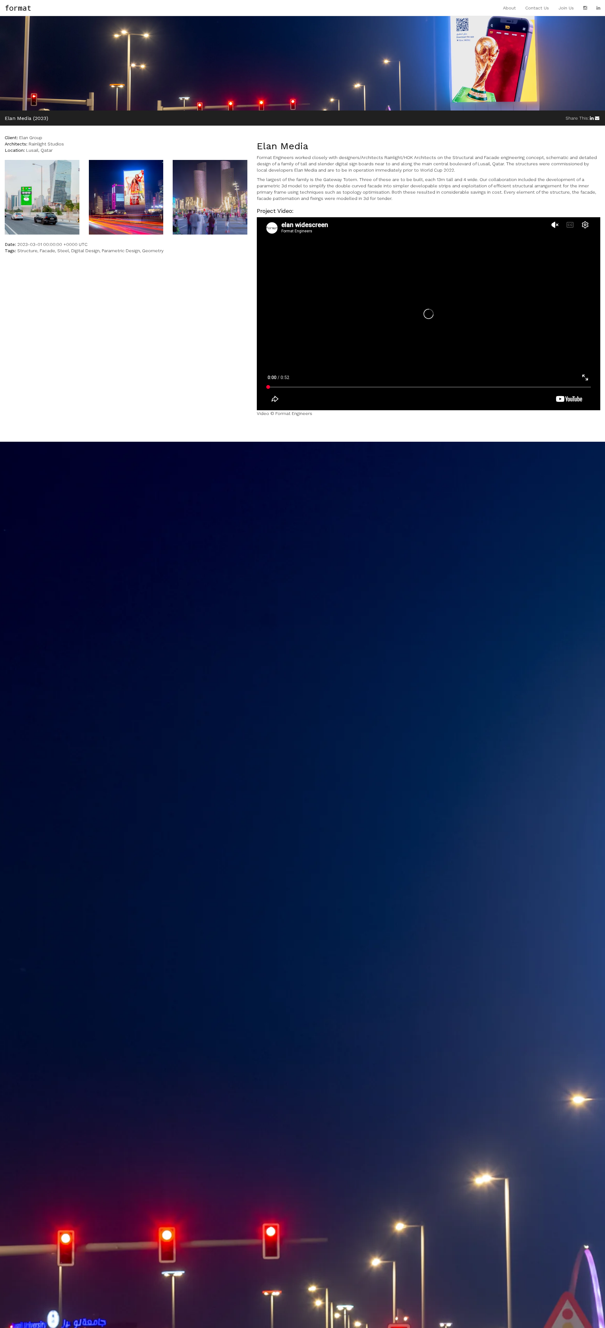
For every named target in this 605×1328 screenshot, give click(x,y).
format (18, 8)
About (509, 7)
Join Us (566, 7)
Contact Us (537, 7)
